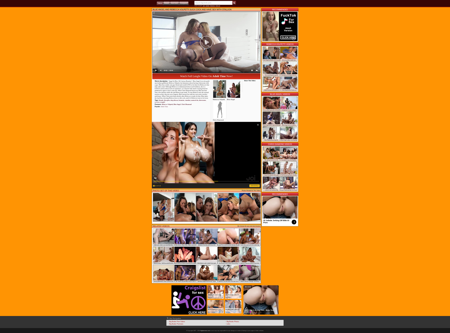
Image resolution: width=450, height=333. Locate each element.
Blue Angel (177, 104)
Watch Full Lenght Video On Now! (206, 76)
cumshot (207, 5)
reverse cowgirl (160, 102)
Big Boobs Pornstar (176, 324)
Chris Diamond (186, 104)
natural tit (194, 100)
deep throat (174, 100)
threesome (212, 5)
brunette (181, 100)
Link (228, 324)
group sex (218, 5)
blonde (161, 100)
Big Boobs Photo (233, 321)
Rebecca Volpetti (167, 104)
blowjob (167, 100)
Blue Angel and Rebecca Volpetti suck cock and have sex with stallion (192, 9)
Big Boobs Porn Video (177, 321)
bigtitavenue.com (205, 330)
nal (204, 5)
